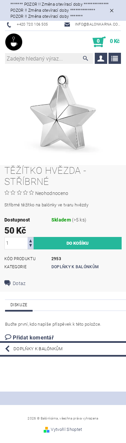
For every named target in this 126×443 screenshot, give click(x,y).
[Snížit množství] (31, 246)
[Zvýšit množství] (31, 240)
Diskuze (18, 305)
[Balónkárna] (14, 42)
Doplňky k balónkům (75, 267)
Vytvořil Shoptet (66, 429)
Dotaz (19, 283)
